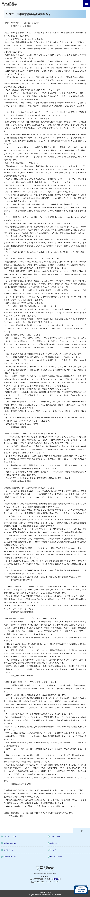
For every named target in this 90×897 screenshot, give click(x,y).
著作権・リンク (9, 850)
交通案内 (57, 879)
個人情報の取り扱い (10, 843)
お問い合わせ (54, 843)
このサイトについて (10, 836)
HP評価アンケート (56, 856)
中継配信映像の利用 (10, 856)
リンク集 (53, 850)
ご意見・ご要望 (55, 836)
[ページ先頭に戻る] (81, 830)
